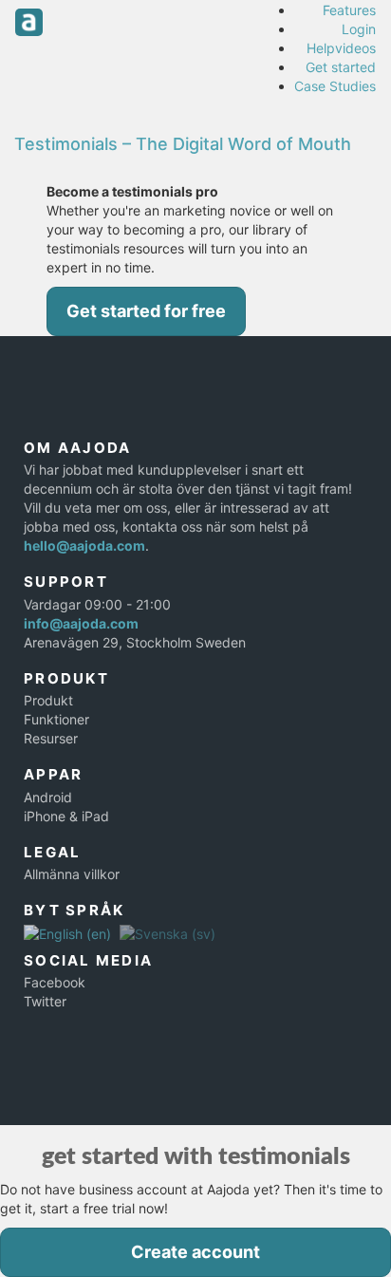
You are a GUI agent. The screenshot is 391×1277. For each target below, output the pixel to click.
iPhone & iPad (66, 816)
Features (349, 10)
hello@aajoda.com (84, 545)
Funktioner (56, 719)
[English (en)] (67, 933)
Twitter (45, 1001)
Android (48, 797)
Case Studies (335, 86)
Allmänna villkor (72, 874)
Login (359, 29)
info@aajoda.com (81, 623)
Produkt (48, 700)
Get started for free (146, 311)
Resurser (51, 738)
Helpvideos (341, 48)
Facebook (54, 982)
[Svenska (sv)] (167, 933)
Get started (341, 67)
